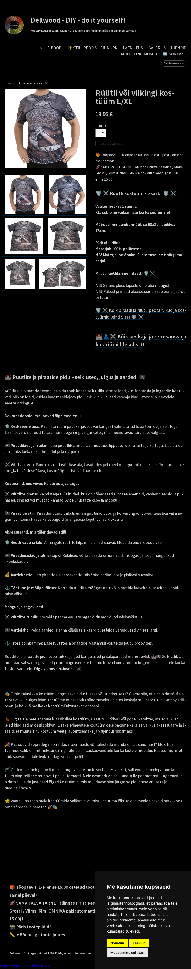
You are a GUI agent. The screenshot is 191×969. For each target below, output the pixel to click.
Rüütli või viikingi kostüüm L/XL (31, 83)
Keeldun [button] (139, 943)
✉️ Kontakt (174, 53)
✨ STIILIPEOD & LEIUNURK (92, 47)
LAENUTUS (133, 47)
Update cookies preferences (24, 966)
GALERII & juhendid (167, 47)
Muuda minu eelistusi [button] (127, 953)
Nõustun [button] (117, 943)
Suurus (101, 126)
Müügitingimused (139, 53)
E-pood (54, 47)
